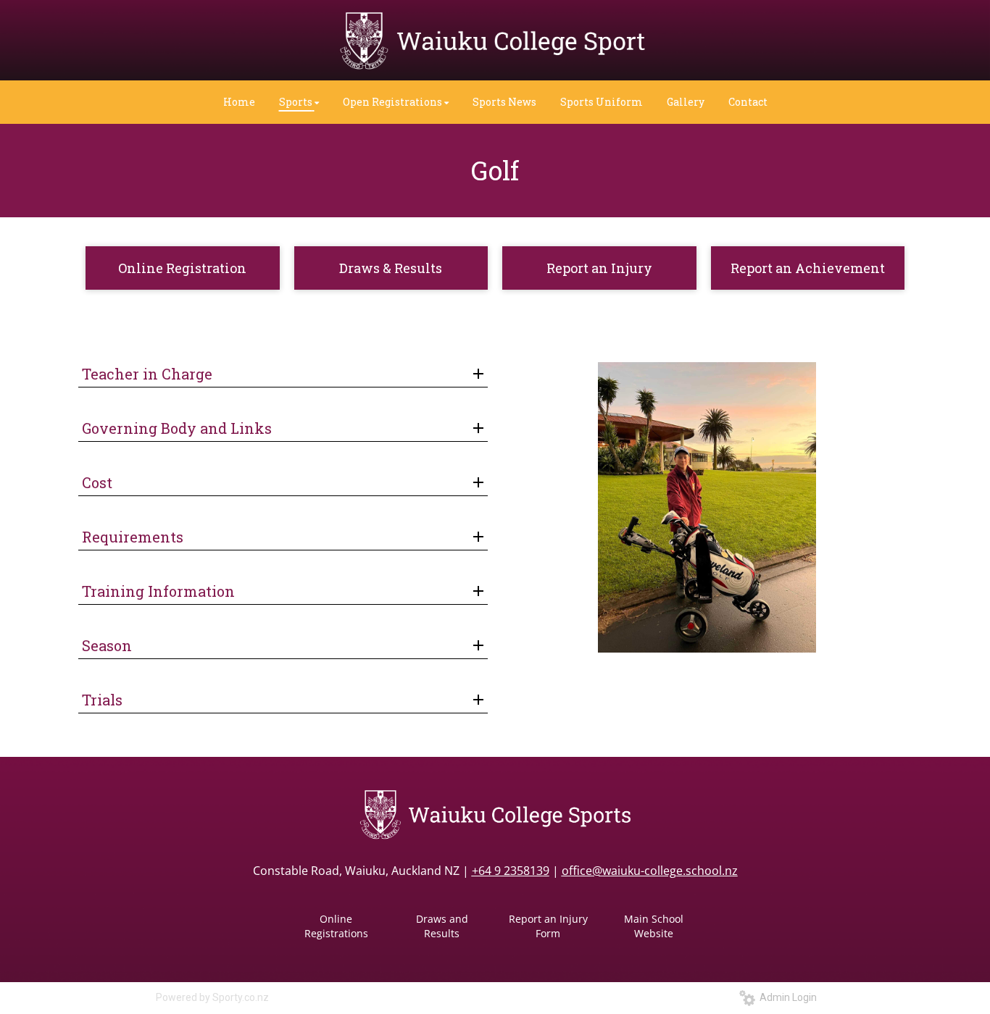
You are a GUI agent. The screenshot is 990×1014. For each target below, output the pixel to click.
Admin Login (786, 997)
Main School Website (653, 926)
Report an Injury (599, 268)
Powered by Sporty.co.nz (212, 997)
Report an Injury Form (548, 926)
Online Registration (182, 268)
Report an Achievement (808, 268)
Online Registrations (336, 926)
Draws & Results (390, 268)
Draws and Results (442, 926)
